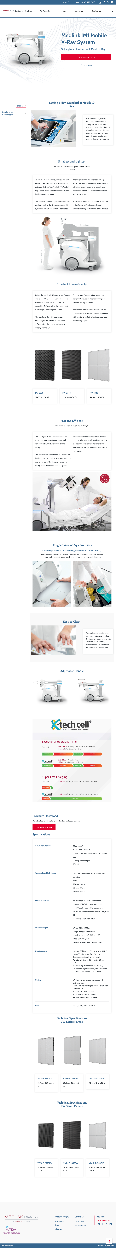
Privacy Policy (7, 1246)
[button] (25, 11)
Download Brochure (86, 57)
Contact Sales (86, 65)
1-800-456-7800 (88, 2)
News (64, 11)
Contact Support (80, 1225)
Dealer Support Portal (71, 2)
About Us (79, 11)
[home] (8, 10)
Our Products (59, 1221)
